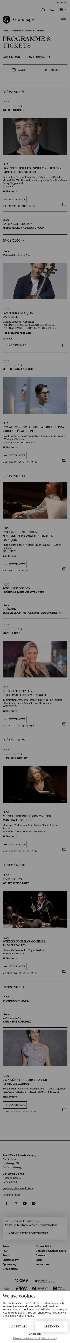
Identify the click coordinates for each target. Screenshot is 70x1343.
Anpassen (35, 1334)
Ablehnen (51, 1326)
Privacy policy (49, 1338)
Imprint (35, 1338)
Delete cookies (22, 1338)
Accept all (18, 1326)
